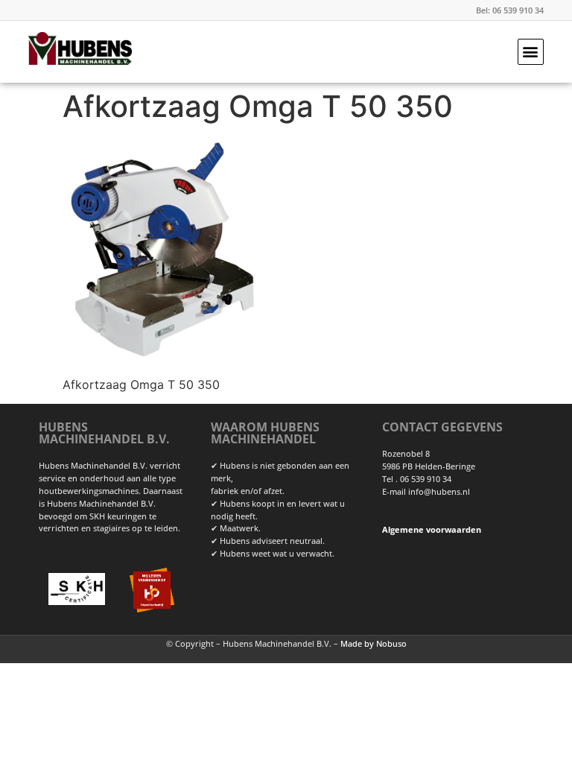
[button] (531, 52)
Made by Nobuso (373, 643)
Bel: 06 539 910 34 (510, 10)
